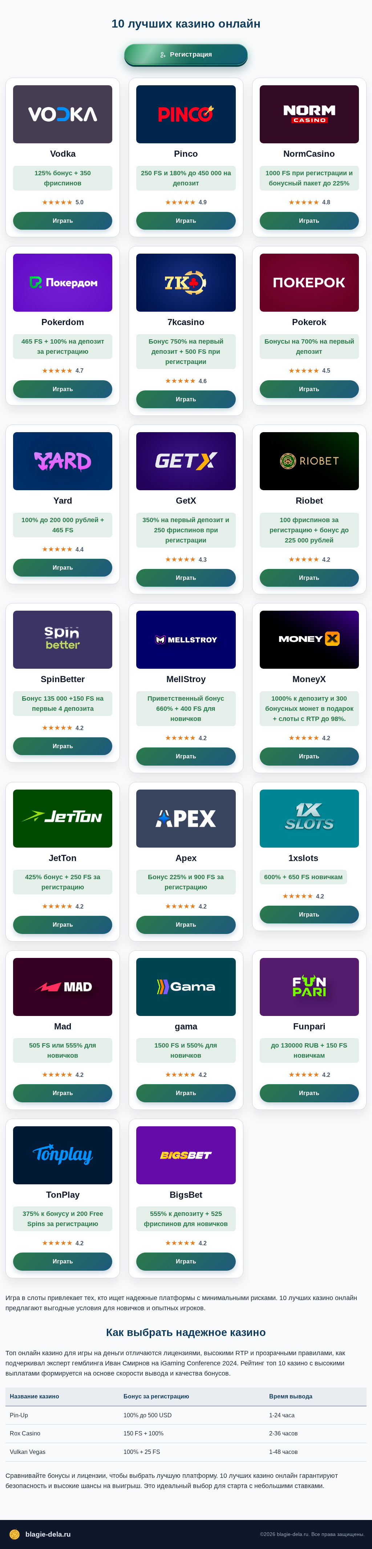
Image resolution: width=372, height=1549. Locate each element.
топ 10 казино (287, 1363)
